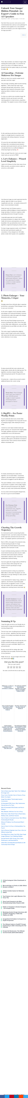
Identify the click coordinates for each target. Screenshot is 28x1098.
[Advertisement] (14, 54)
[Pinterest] (11, 1096)
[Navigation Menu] (25, 2)
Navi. (24, 35)
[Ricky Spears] (5, 2)
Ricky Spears (15, 18)
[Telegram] (25, 1096)
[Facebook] (2, 1096)
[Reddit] (21, 1096)
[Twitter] (7, 1096)
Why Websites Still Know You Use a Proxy (12, 811)
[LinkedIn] (16, 1096)
